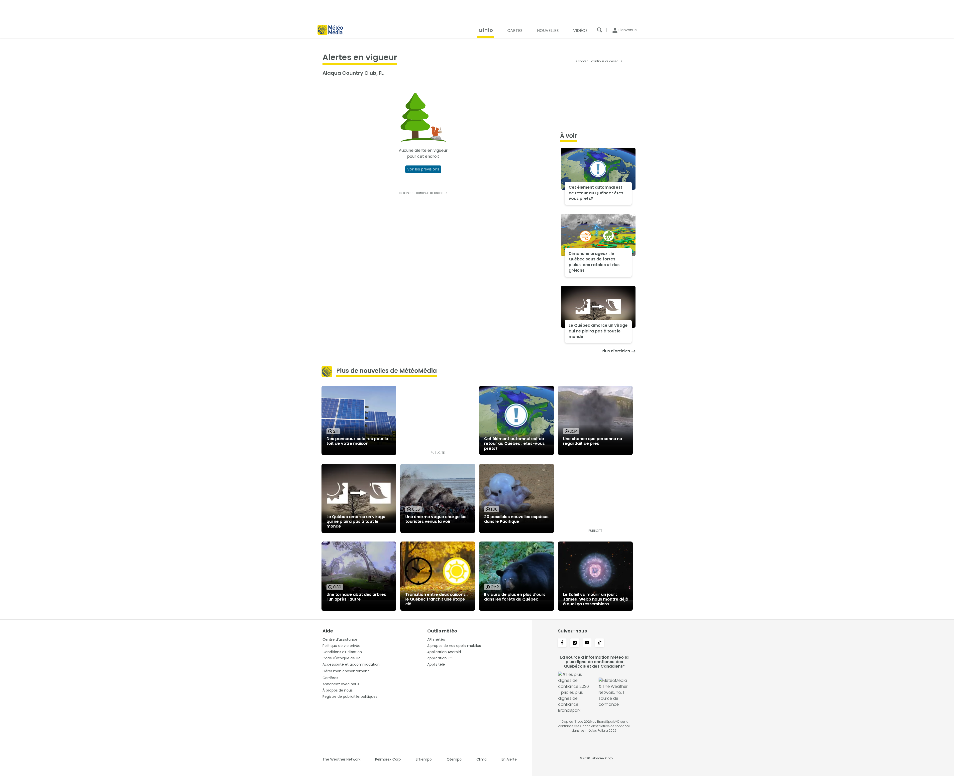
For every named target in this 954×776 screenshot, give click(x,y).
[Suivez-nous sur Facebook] (562, 643)
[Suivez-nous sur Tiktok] (599, 643)
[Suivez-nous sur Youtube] (587, 643)
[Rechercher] (599, 29)
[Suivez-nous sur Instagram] (574, 643)
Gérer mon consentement (345, 671)
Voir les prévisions (423, 169)
